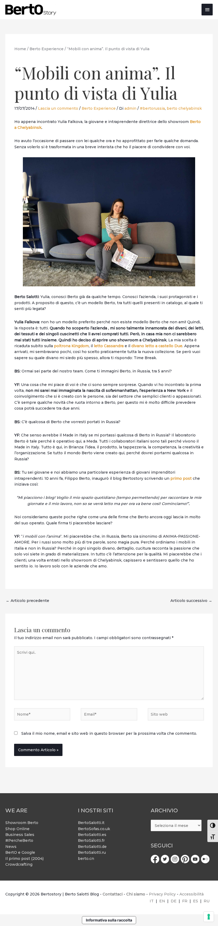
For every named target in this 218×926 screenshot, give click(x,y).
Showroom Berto (21, 822)
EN (162, 901)
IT (152, 901)
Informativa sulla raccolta (109, 920)
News (10, 846)
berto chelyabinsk (184, 108)
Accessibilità (191, 894)
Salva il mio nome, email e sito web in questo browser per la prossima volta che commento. (109, 733)
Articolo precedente (27, 600)
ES (195, 901)
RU (206, 901)
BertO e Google (20, 852)
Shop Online (17, 828)
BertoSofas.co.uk (94, 828)
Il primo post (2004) (24, 858)
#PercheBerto (19, 840)
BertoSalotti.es (92, 834)
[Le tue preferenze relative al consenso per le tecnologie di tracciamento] (209, 917)
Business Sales (19, 834)
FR (184, 901)
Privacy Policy (162, 894)
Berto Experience (99, 108)
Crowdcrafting (18, 864)
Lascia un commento (58, 108)
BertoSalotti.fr (91, 840)
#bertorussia (152, 108)
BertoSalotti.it (91, 822)
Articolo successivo (191, 600)
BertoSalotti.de (92, 846)
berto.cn (86, 858)
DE (174, 901)
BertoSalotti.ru (92, 852)
